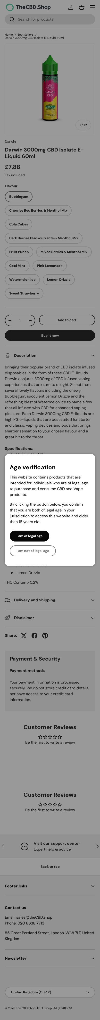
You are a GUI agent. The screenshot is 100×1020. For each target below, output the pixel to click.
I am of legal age (29, 536)
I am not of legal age (33, 551)
